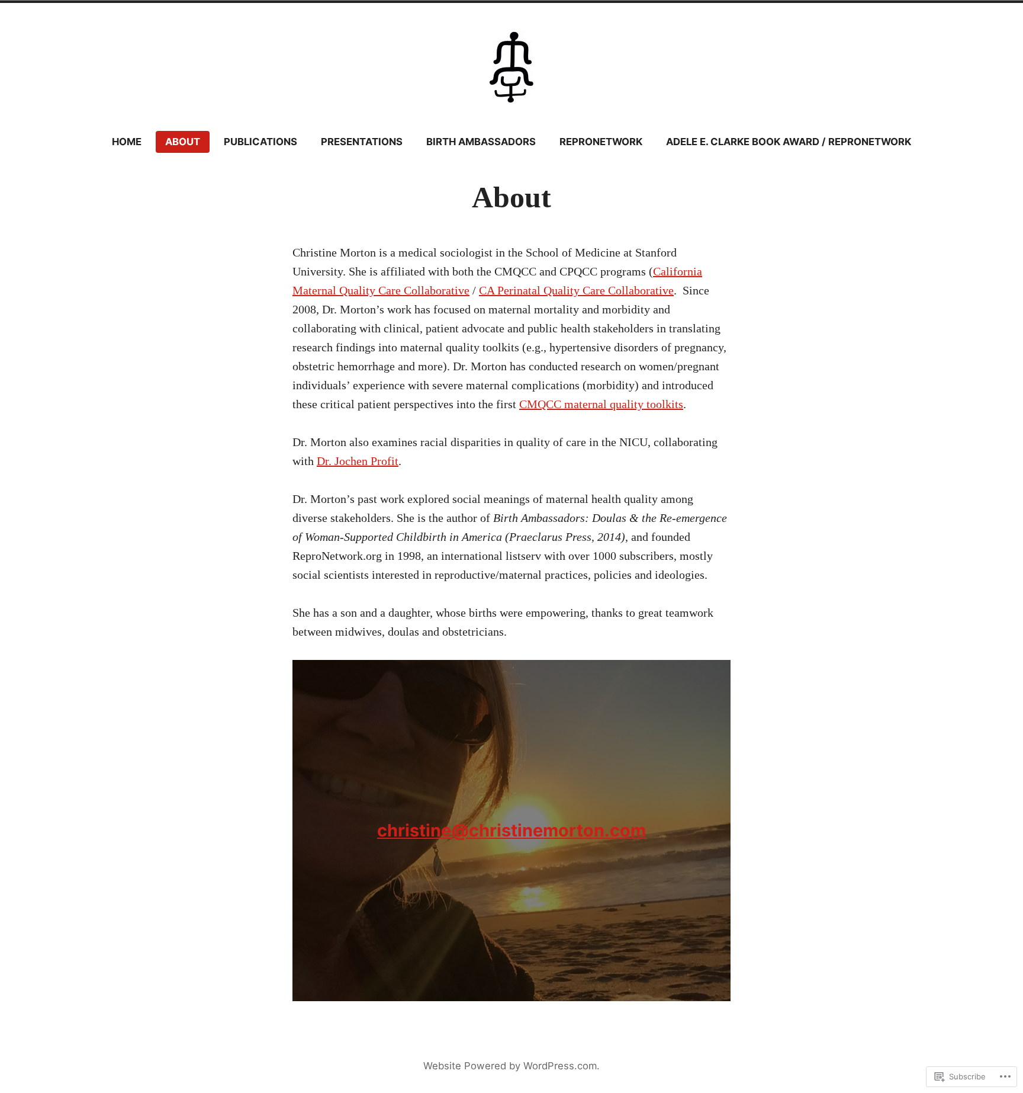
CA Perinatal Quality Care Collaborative (576, 290)
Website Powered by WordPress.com (510, 1066)
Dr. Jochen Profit (357, 460)
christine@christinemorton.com (511, 830)
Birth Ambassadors (481, 142)
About (182, 142)
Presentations (362, 142)
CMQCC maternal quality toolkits (601, 404)
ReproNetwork (600, 142)
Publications (260, 142)
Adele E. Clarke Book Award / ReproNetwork (788, 142)
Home (126, 142)
